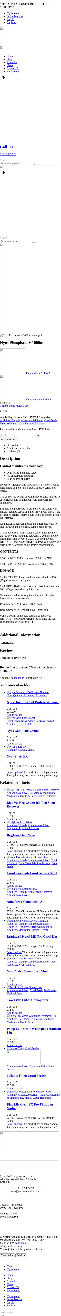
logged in (19, 677)
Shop (9, 59)
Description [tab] (13, 445)
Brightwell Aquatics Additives (23, 828)
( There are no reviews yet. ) (15, 405)
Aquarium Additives (32, 420)
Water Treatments (46, 795)
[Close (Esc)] (11, 1312)
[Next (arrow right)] (4, 1315)
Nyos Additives (8, 423)
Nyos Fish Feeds (27, 724)
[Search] (33, 164)
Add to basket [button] (14, 714)
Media (30, 749)
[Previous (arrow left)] (1, 1315)
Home (10, 56)
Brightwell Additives (18, 926)
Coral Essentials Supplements (34, 863)
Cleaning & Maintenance (43, 792)
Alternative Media (16, 749)
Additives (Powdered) (18, 1018)
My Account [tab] (13, 1269)
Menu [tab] (10, 1266)
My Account (13, 13)
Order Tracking (15, 16)
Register (11, 22)
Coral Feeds (50, 420)
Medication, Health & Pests (21, 795)
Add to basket (8, 439)
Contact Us (13, 68)
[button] (3, 160)
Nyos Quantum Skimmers (21, 695)
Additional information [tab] (19, 448)
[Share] (8, 1312)
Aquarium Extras (39, 1066)
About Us (12, 62)
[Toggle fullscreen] (4, 1312)
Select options (14, 772)
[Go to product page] (34, 692)
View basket (7, 1255)
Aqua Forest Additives (40, 891)
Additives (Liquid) (10, 420)
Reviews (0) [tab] (13, 451)
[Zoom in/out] (1, 1312)
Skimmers (41, 695)
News (10, 65)
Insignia (22, 1242)
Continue (21, 1255)
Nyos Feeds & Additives (32, 423)
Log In (10, 19)
